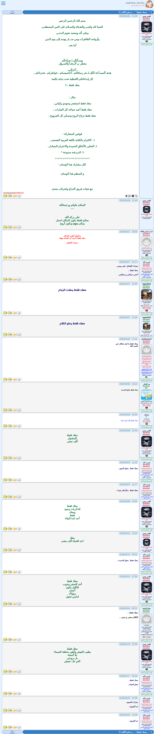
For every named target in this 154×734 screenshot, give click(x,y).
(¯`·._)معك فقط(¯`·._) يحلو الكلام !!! (135, 12)
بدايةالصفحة (12, 732)
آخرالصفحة (12, 12)
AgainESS (146, 284)
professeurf (147, 339)
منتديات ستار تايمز (135, 3)
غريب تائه (146, 262)
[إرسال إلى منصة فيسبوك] (132, 196)
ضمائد (146, 415)
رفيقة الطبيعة (147, 608)
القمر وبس (147, 16)
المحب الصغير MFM (147, 231)
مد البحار (146, 384)
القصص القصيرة (137, 5)
